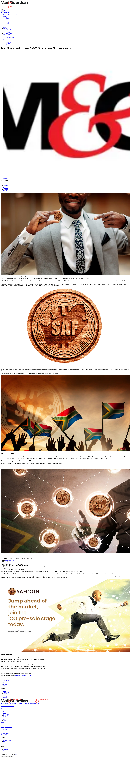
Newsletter (5, 749)
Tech (4, 719)
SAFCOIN (30, 278)
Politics (2, 722)
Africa (4, 713)
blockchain (5, 693)
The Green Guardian (5, 733)
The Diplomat (6, 730)
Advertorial (5, 178)
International (6, 714)
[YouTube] (8, 12)
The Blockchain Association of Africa (23, 675)
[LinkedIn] (3, 12)
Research (5, 750)
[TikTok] (5, 12)
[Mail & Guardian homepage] (65, 5)
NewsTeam (17, 754)
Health (4, 716)
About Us (5, 752)
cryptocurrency (6, 694)
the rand (5, 697)
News (2, 709)
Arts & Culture (4, 734)
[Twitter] (6, 12)
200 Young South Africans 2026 (7, 706)
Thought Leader (6, 727)
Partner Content (4, 743)
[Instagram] (2, 12)
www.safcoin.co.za (33, 670)
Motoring (5, 717)
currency (5, 696)
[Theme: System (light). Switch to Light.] (2, 11)
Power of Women (7, 740)
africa (4, 691)
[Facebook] (1, 12)
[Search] (5, 11)
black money (6, 692)
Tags (2, 704)
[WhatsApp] (7, 12)
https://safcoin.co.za (9, 560)
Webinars (5, 741)
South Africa (6, 711)
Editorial (5, 729)
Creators (4, 704)
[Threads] (4, 12)
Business (2, 723)
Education (5, 715)
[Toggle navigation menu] (2, 9)
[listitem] (3, 703)
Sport (4, 720)
